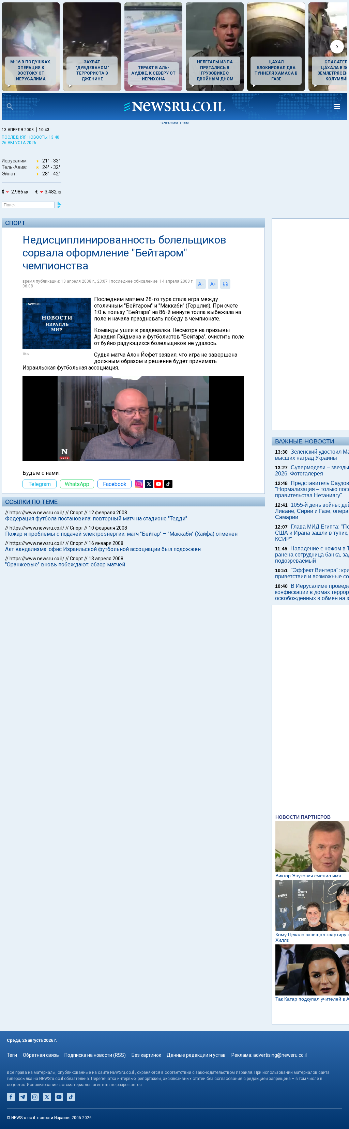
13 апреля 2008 (106, 558)
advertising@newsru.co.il (280, 1055)
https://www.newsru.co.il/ (37, 512)
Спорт (15, 222)
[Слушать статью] (232, 284)
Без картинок (146, 1055)
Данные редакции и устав (196, 1055)
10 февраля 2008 (108, 528)
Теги (12, 1055)
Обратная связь (41, 1055)
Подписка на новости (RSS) (95, 1055)
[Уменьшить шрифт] (201, 284)
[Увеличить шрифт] (213, 284)
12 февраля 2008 (108, 512)
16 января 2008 (106, 543)
